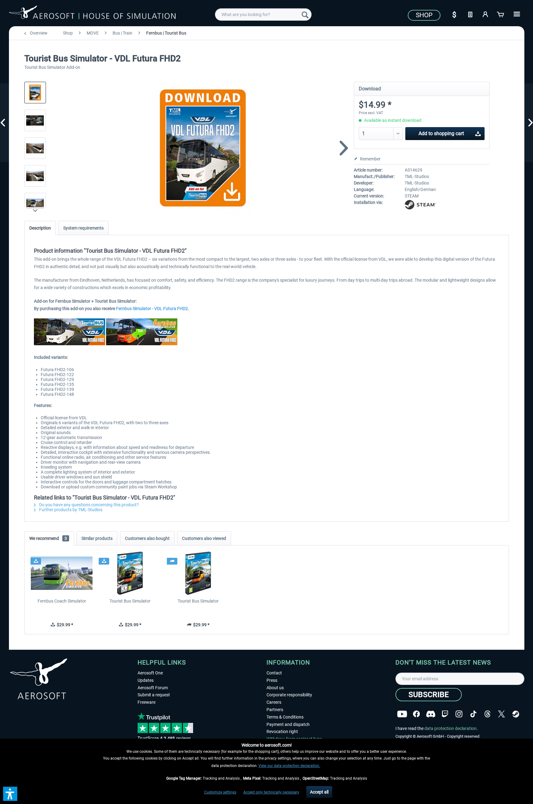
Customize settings (220, 792)
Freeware (146, 702)
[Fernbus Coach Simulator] (62, 573)
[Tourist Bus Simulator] (130, 573)
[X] (501, 714)
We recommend (48, 538)
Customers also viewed (204, 538)
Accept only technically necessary (271, 792)
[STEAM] (515, 714)
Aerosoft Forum (153, 687)
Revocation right (282, 731)
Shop (424, 15)
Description (40, 228)
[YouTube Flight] (402, 714)
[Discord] (430, 714)
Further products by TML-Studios (70, 509)
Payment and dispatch (288, 724)
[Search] (305, 14)
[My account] (485, 14)
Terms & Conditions (285, 717)
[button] (10, 794)
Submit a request (154, 694)
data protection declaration (450, 728)
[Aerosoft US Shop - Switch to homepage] (92, 14)
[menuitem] (263, 14)
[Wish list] (470, 14)
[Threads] (487, 714)
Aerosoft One (150, 672)
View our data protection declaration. (289, 766)
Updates (146, 680)
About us (275, 687)
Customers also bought (147, 538)
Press (271, 680)
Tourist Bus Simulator (130, 601)
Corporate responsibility (289, 694)
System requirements (83, 228)
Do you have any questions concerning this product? (88, 504)
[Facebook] (416, 714)
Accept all (319, 791)
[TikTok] (473, 714)
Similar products (97, 538)
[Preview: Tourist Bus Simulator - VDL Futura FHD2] (35, 92)
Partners (274, 709)
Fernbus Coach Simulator (62, 601)
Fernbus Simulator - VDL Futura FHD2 (152, 308)
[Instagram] (459, 714)
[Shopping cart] (501, 14)
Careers (273, 702)
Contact (274, 672)
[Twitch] (445, 714)
